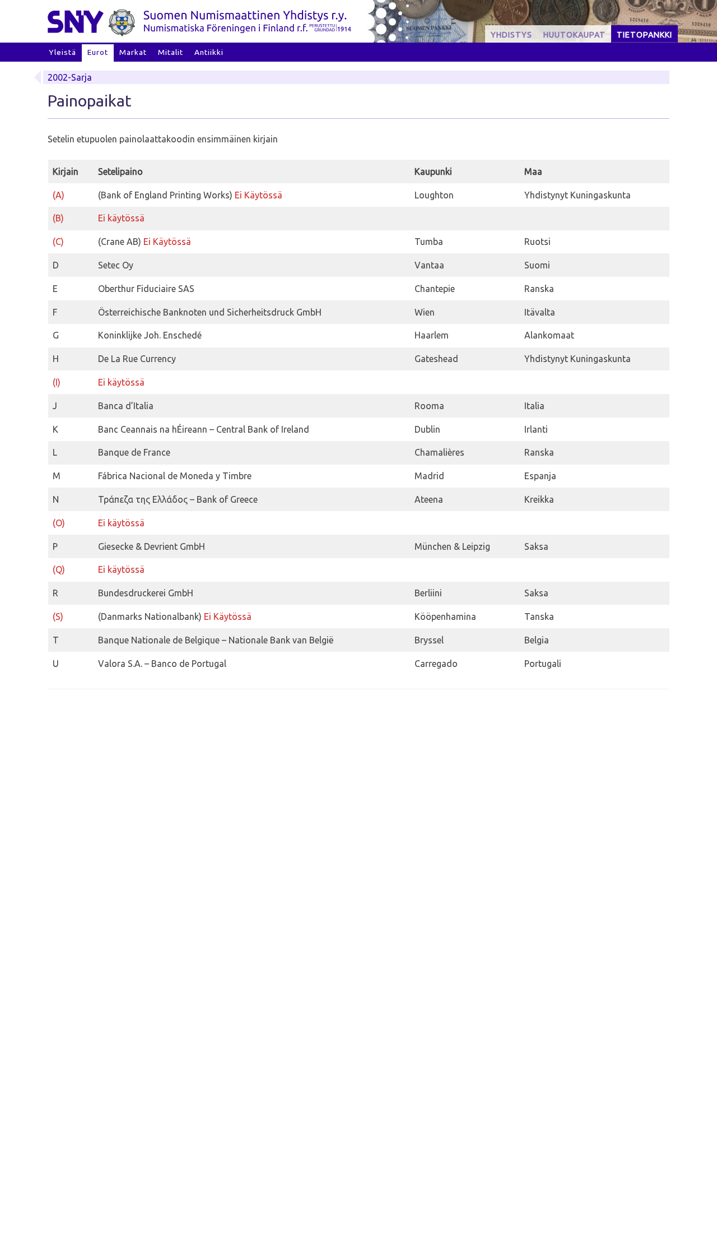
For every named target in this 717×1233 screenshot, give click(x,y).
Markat (133, 52)
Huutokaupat (574, 34)
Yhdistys (511, 34)
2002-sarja (70, 77)
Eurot (97, 52)
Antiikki (209, 52)
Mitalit (170, 52)
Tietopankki (644, 34)
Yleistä (62, 52)
